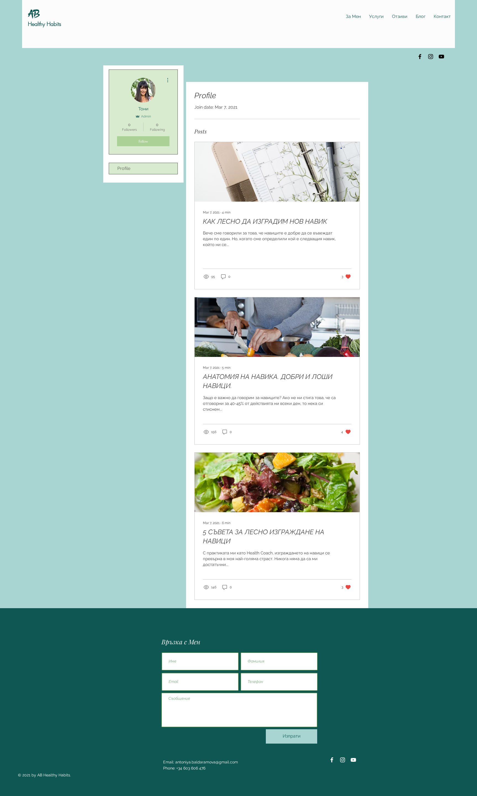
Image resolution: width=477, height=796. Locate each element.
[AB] (34, 13)
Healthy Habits (44, 24)
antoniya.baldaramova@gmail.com (206, 762)
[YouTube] (441, 56)
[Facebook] (420, 56)
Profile (123, 168)
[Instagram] (430, 56)
